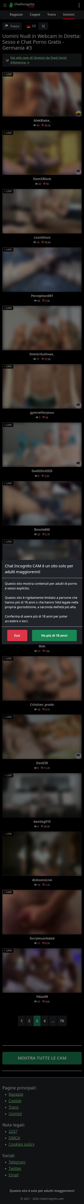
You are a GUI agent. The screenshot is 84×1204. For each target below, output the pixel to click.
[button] (17, 635)
